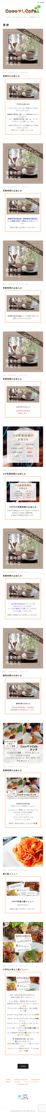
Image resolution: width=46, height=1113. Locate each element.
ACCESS (17, 1082)
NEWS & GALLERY (21, 1079)
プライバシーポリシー (32, 1082)
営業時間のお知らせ (12, 190)
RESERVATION (23, 1084)
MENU (8, 1082)
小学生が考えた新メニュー (15, 969)
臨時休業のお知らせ (12, 675)
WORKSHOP (35, 1079)
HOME (8, 1079)
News (4, 72)
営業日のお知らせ (11, 76)
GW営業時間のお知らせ (14, 474)
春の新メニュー (10, 874)
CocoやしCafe (23, 72)
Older (23, 1066)
